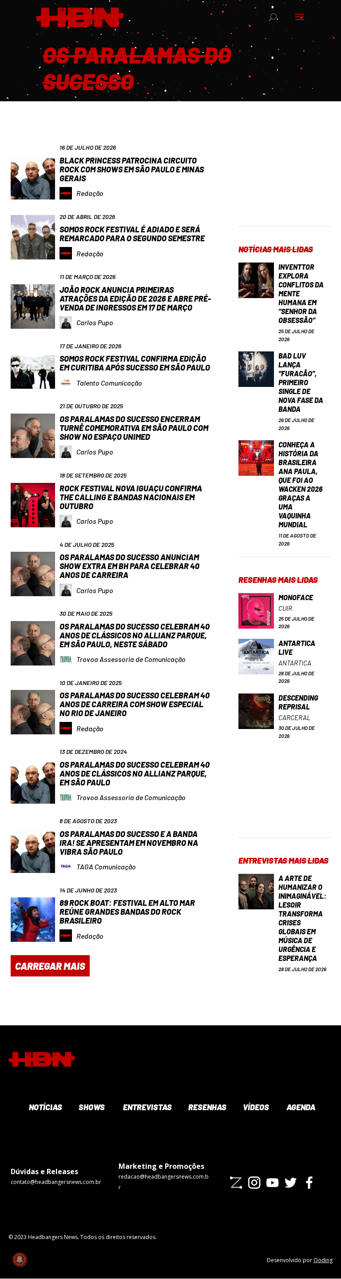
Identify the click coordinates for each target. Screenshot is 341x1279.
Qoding (323, 1260)
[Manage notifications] (19, 1259)
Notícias (44, 1107)
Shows (91, 1107)
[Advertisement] (284, 181)
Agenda (300, 1107)
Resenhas (206, 1107)
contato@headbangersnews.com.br (56, 1182)
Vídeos (255, 1107)
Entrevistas (146, 1107)
